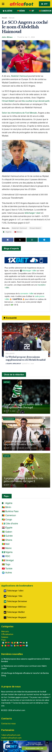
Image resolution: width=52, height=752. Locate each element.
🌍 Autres (7, 572)
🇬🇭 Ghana (7, 539)
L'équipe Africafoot (13, 363)
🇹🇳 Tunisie (7, 568)
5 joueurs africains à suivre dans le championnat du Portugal (23, 406)
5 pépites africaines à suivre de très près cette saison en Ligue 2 (23, 480)
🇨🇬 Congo (7, 519)
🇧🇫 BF (31, 10)
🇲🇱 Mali (5, 543)
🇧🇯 (5, 643)
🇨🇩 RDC (6, 556)
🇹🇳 (20, 645)
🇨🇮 (17, 643)
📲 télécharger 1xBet (28, 270)
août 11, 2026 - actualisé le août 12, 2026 (21, 448)
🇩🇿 (2, 643)
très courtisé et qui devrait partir (35, 100)
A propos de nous (11, 686)
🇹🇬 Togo (6, 564)
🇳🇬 (26, 643)
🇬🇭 (23, 645)
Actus (6, 382)
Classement (9, 419)
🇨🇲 (11, 643)
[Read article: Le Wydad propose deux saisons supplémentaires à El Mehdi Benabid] (26, 340)
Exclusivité (10, 353)
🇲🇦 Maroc (18, 232)
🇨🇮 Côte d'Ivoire (10, 523)
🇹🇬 (17, 645)
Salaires (4, 637)
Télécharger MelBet (15, 612)
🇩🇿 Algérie (7, 10)
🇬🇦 (23, 643)
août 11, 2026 (10, 485)
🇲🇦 (8, 645)
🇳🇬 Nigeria (7, 552)
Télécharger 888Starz (16, 607)
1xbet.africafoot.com (10, 735)
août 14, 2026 (10, 411)
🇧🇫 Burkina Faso (10, 511)
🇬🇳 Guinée (7, 535)
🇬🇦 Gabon (7, 531)
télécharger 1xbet (32, 212)
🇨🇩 (11, 645)
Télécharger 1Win (14, 596)
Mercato (12, 18)
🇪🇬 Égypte (7, 527)
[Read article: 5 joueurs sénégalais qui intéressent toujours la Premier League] (26, 433)
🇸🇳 (14, 645)
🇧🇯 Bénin (21, 10)
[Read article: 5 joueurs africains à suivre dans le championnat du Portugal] (26, 396)
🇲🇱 (5, 645)
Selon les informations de (19, 112)
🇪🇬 (20, 643)
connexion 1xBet (26, 293)
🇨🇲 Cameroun (44, 10)
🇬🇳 (2, 645)
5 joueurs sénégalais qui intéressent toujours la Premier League (24, 443)
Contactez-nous (8, 723)
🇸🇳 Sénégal (8, 560)
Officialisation (7, 634)
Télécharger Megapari (16, 617)
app (45, 4)
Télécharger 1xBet (14, 590)
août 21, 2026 (29, 363)
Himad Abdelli (8, 100)
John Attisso (7, 37)
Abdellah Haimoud (19, 75)
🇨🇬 (14, 643)
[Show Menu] (3, 4)
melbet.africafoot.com (11, 738)
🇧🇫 (8, 643)
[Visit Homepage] (21, 4)
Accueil (4, 18)
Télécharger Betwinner (16, 601)
